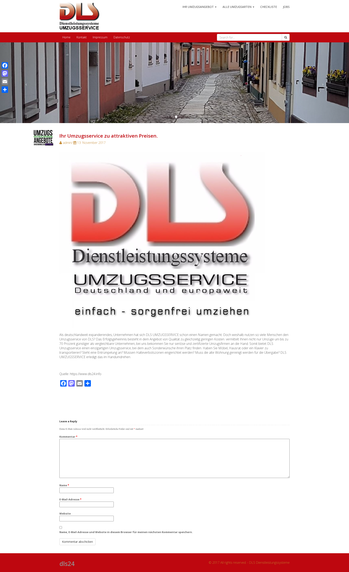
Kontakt (82, 37)
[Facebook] (5, 65)
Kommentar (68, 436)
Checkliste (268, 7)
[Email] (5, 81)
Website (65, 513)
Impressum (100, 37)
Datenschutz (122, 37)
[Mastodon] (5, 73)
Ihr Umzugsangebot (198, 7)
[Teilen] (5, 90)
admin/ (84, 142)
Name (64, 485)
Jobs (286, 7)
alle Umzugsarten (237, 7)
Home (66, 37)
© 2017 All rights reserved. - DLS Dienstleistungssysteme (249, 562)
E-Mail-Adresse (70, 499)
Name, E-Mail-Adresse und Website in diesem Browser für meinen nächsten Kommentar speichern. (126, 532)
